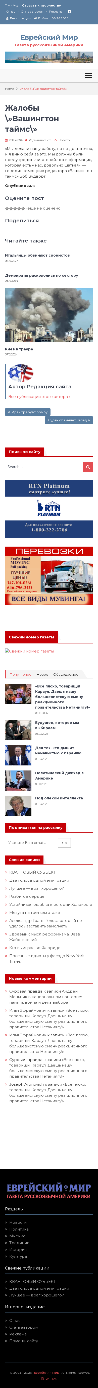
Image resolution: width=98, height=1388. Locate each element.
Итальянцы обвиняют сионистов (37, 255)
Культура (18, 1256)
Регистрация (20, 18)
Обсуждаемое (65, 674)
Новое (42, 674)
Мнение (17, 1236)
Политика (19, 1229)
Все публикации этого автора (38, 396)
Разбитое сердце (26, 896)
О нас (10, 11)
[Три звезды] (15, 209)
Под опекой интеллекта (59, 798)
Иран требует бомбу (29, 412)
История (18, 1249)
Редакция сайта (40, 140)
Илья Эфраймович (27, 1010)
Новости (65, 140)
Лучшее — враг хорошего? (36, 888)
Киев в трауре (19, 349)
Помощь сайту (23, 1340)
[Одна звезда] (7, 209)
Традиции (19, 1242)
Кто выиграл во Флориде (35, 947)
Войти (43, 18)
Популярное (20, 674)
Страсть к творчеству (41, 5)
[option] (57, 5)
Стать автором (32, 11)
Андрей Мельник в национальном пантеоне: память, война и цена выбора (46, 997)
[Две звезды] (11, 209)
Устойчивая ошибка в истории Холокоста (50, 904)
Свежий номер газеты (31, 637)
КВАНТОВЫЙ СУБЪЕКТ (32, 872)
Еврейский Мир (49, 37)
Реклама (56, 11)
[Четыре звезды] (19, 209)
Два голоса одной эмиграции (39, 880)
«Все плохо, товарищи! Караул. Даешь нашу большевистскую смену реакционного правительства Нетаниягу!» (62, 696)
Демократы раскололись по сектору (41, 275)
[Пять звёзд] (23, 209)
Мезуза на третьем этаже (34, 912)
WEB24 (50, 1379)
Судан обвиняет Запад (67, 420)
